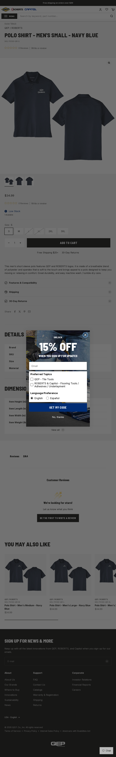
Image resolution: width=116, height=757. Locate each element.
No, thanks (58, 417)
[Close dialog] (85, 335)
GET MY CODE (58, 407)
